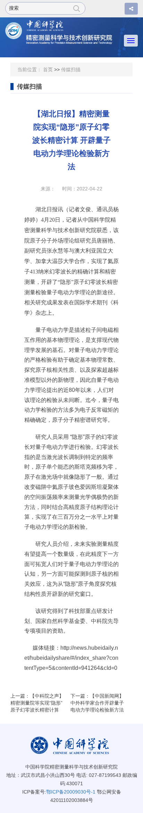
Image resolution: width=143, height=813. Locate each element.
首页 (48, 69)
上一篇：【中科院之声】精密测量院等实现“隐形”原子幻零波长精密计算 (37, 703)
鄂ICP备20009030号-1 (70, 792)
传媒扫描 (71, 69)
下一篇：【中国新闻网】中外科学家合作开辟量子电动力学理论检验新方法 (97, 703)
